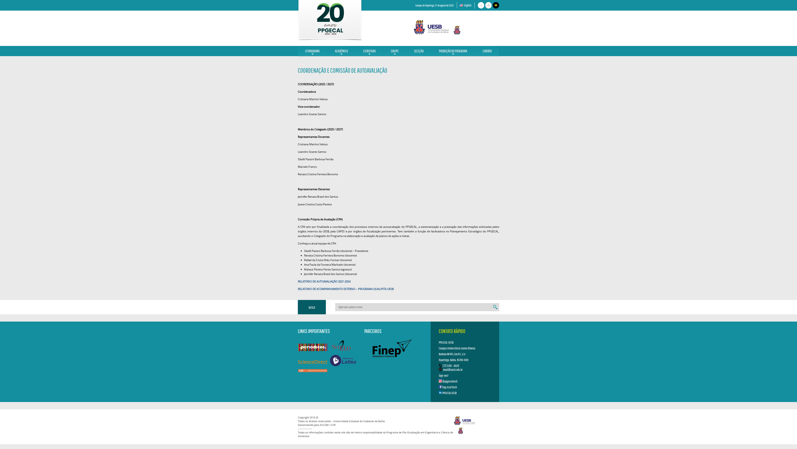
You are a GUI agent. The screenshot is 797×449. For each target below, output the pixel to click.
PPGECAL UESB (449, 393)
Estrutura (369, 52)
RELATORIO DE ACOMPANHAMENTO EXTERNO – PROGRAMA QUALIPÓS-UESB (346, 289)
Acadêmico (341, 52)
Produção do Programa (453, 52)
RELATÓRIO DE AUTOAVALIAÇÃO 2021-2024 (324, 281)
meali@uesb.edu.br (453, 369)
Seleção (419, 51)
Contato (487, 51)
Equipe (395, 52)
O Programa (312, 52)
